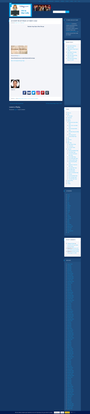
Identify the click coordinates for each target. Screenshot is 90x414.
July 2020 (69, 378)
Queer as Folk (70, 226)
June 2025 (69, 286)
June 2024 (69, 305)
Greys (68, 215)
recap (29, 98)
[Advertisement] (61, 5)
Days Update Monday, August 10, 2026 (71, 46)
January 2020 (70, 388)
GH (14, 98)
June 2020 (69, 380)
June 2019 (69, 397)
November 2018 (70, 405)
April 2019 (69, 400)
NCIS (68, 221)
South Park (69, 227)
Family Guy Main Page (73, 160)
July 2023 (69, 322)
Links (68, 141)
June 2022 (69, 342)
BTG (68, 199)
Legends (69, 216)
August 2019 (69, 396)
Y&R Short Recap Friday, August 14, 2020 (73, 252)
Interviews (57, 1)
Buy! (75, 1)
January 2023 (70, 331)
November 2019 (70, 391)
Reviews (62, 1)
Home (40, 1)
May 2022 (69, 344)
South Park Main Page (73, 175)
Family (68, 210)
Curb (68, 202)
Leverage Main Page (73, 168)
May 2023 (69, 325)
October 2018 (70, 407)
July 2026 (69, 265)
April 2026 (69, 270)
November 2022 (70, 335)
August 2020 (69, 377)
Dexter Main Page (72, 157)
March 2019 (69, 402)
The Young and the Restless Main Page (72, 135)
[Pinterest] (43, 93)
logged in (16, 109)
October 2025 (70, 280)
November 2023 (70, 316)
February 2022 (70, 349)
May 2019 (69, 399)
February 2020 (70, 386)
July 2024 (69, 303)
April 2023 (69, 327)
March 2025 (69, 291)
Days (68, 204)
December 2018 (70, 404)
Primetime (69, 149)
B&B (68, 198)
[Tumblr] (47, 93)
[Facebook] (24, 93)
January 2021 (69, 369)
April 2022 (69, 346)
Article (68, 196)
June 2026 (69, 267)
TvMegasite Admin (71, 243)
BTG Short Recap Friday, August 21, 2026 (72, 59)
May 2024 (69, 306)
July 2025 (69, 284)
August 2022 (69, 339)
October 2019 (70, 393)
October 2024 (70, 298)
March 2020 (69, 385)
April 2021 (69, 364)
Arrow (68, 194)
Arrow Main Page (72, 152)
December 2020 (70, 371)
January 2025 (70, 294)
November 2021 (70, 353)
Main (68, 220)
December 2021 (70, 352)
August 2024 (69, 302)
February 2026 (70, 273)
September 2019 (70, 394)
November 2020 (70, 372)
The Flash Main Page (73, 179)
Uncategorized (70, 231)
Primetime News (50, 1)
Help (79, 1)
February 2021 (70, 367)
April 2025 (69, 289)
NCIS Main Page (72, 169)
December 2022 (70, 333)
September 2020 (70, 375)
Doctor (68, 209)
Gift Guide (70, 116)
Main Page (69, 142)
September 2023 (70, 319)
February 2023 (70, 330)
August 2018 (69, 408)
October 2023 (70, 317)
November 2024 (70, 297)
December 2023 (70, 314)
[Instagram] (38, 93)
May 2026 (69, 269)
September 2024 (70, 300)
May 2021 (69, 363)
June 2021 (69, 361)
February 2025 (70, 292)
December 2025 (70, 276)
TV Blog (67, 1)
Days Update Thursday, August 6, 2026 (72, 53)
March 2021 (69, 366)
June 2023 (69, 324)
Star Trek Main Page (73, 177)
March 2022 (69, 347)
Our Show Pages (72, 147)
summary (36, 98)
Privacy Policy (70, 180)
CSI (68, 201)
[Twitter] (34, 93)
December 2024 (70, 295)
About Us (44, 1)
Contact (68, 119)
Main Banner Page (72, 144)
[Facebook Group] (29, 93)
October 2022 (70, 336)
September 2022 (70, 338)
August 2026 (69, 264)
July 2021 (69, 360)
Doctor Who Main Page (73, 158)
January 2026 (70, 275)
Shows (71, 1)
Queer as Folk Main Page (73, 172)
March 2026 (69, 272)
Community (69, 117)
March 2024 (69, 309)
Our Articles (71, 146)
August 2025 (69, 283)
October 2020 (70, 374)
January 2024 (70, 313)
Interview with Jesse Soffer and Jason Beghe (72, 245)
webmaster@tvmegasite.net (71, 31)
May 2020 (69, 382)
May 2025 (69, 287)
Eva (19, 55)
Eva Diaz (22, 22)
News (68, 223)
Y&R (68, 232)
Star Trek (69, 229)
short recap (32, 98)
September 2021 (70, 357)
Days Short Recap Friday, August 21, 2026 (72, 56)
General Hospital (24, 98)
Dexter (68, 207)
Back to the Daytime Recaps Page (17, 60)
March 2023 (69, 328)
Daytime (19, 98)
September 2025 (70, 281)
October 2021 (70, 355)
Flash (68, 212)
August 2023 (69, 320)
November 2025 (70, 278)
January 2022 (70, 350)
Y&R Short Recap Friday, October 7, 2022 (54, 103)
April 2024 (69, 308)
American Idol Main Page (73, 150)
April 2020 (69, 383)
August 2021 (69, 358)
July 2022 (69, 341)
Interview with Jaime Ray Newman (16, 103)
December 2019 (70, 390)
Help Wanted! (68, 24)
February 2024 (70, 311)
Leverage (69, 218)
